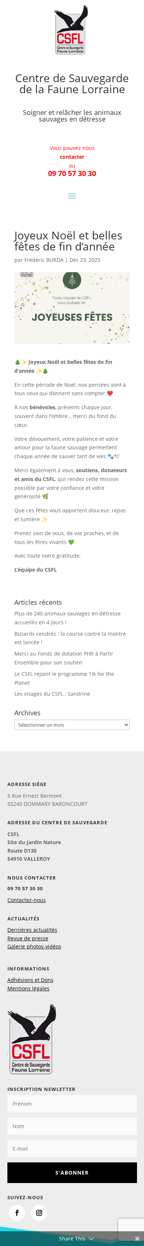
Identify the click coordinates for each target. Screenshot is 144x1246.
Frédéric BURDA (44, 259)
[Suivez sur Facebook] (17, 1213)
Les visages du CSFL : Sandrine (52, 693)
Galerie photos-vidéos (34, 946)
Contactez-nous (26, 899)
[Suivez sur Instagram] (39, 1213)
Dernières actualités (32, 929)
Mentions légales (28, 988)
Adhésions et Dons (30, 979)
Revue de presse (27, 938)
